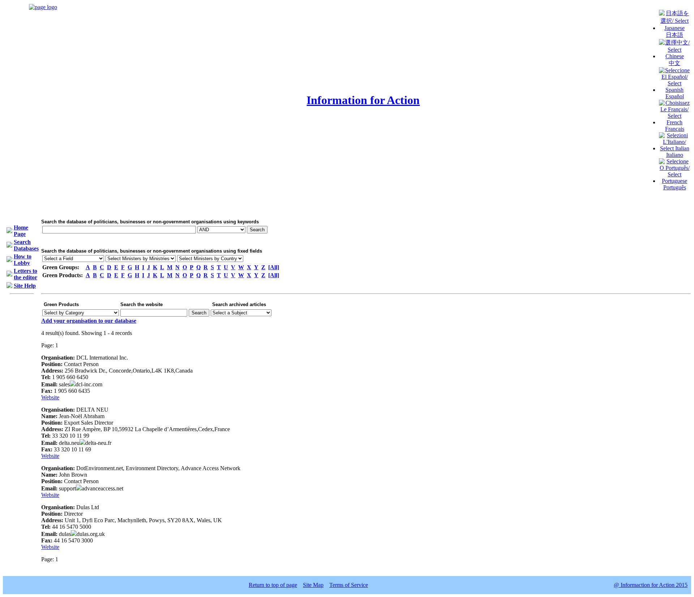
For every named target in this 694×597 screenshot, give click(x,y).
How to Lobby (22, 259)
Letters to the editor (25, 274)
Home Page (21, 230)
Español (674, 96)
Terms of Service (348, 585)
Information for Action (363, 100)
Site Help (25, 286)
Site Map (313, 585)
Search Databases (26, 245)
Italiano (674, 155)
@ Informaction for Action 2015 (650, 585)
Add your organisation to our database (88, 321)
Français (674, 129)
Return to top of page (273, 585)
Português (674, 187)
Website (50, 397)
